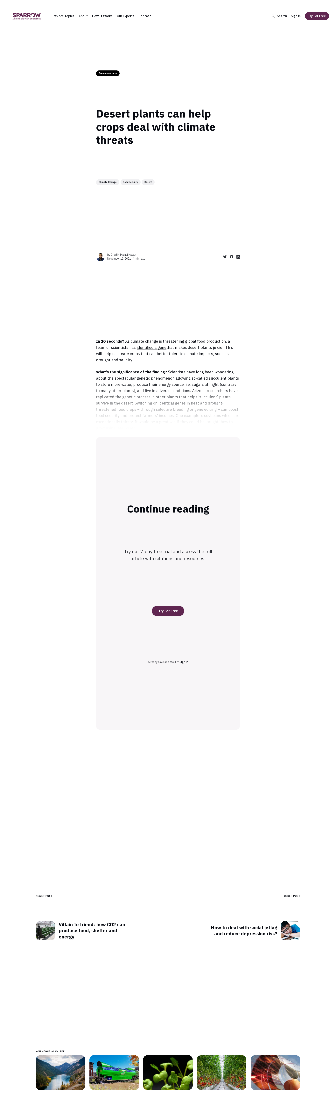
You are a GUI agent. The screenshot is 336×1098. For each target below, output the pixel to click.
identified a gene (151, 347)
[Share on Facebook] (230, 256)
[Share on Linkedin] (236, 256)
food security (130, 182)
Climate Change (108, 182)
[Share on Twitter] (223, 256)
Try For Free (317, 16)
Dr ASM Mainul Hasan (123, 254)
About (83, 16)
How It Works (102, 16)
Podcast (145, 16)
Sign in (296, 16)
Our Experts (125, 16)
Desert (148, 182)
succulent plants (224, 378)
